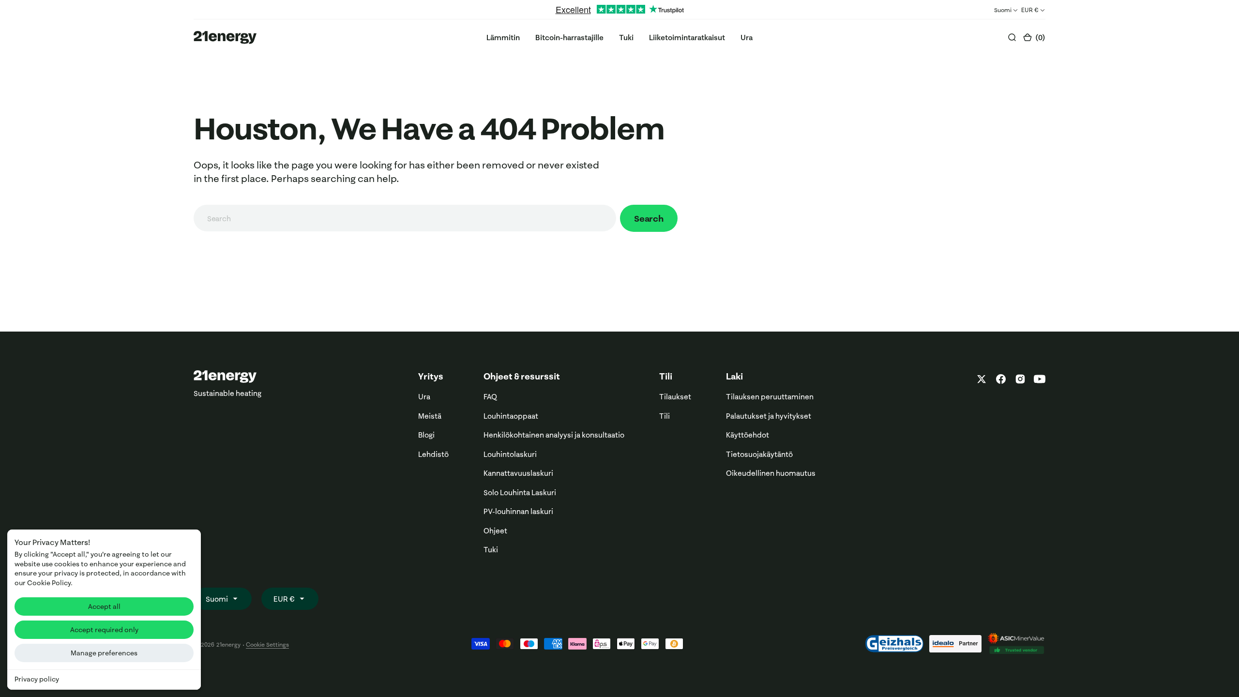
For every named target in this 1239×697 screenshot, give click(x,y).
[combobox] (405, 218)
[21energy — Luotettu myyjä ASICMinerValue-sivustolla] (1016, 643)
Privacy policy (37, 679)
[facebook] (1001, 379)
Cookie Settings (267, 644)
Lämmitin (503, 37)
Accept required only (104, 629)
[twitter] (981, 379)
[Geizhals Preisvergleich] (894, 643)
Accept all (104, 606)
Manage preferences (104, 653)
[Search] (1012, 37)
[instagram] (1020, 379)
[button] (1034, 37)
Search (649, 218)
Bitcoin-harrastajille (569, 37)
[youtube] (1037, 379)
